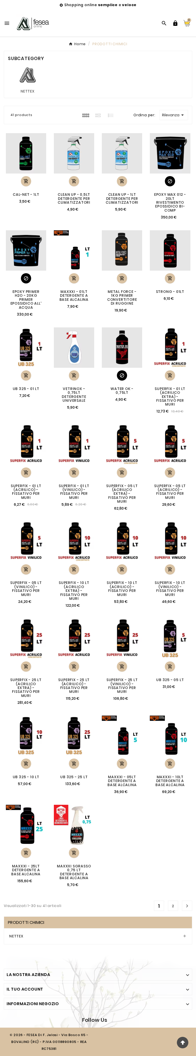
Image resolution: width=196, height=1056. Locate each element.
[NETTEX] (27, 74)
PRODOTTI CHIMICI (26, 922)
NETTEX (27, 91)
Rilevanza (174, 115)
